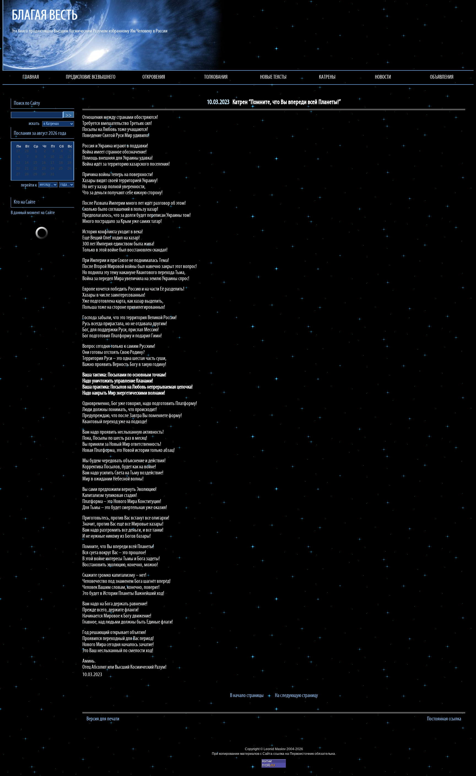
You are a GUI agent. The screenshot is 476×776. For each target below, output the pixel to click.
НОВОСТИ (383, 77)
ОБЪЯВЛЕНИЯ (441, 77)
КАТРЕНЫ (327, 77)
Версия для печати (102, 719)
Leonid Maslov (275, 749)
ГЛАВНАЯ (31, 77)
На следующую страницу (296, 695)
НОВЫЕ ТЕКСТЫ (273, 77)
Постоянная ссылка (444, 719)
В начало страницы (247, 695)
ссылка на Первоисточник (293, 754)
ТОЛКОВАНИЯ (216, 77)
